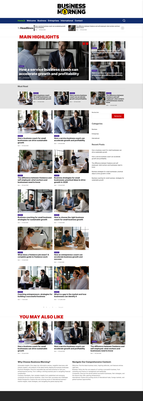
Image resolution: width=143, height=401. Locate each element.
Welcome (31, 20)
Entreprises (53, 20)
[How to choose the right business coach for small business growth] (71, 201)
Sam (56, 29)
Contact (79, 20)
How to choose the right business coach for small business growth (69, 218)
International (67, 20)
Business (41, 20)
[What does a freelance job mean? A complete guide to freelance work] (35, 238)
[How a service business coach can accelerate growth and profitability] (53, 60)
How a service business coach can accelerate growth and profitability (49, 71)
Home (20, 20)
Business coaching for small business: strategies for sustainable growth (35, 218)
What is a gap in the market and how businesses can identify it (70, 295)
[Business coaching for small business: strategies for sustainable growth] (35, 201)
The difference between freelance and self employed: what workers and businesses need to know (79, 26)
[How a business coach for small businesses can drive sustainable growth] (25, 98)
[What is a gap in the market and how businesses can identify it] (71, 278)
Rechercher (95, 112)
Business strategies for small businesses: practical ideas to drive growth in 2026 (69, 180)
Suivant (61, 307)
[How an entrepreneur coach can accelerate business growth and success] (71, 238)
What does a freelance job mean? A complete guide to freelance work (33, 256)
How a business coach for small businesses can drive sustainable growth (106, 52)
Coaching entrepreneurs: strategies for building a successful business (35, 295)
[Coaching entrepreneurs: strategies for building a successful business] (35, 278)
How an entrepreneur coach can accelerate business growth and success (68, 257)
